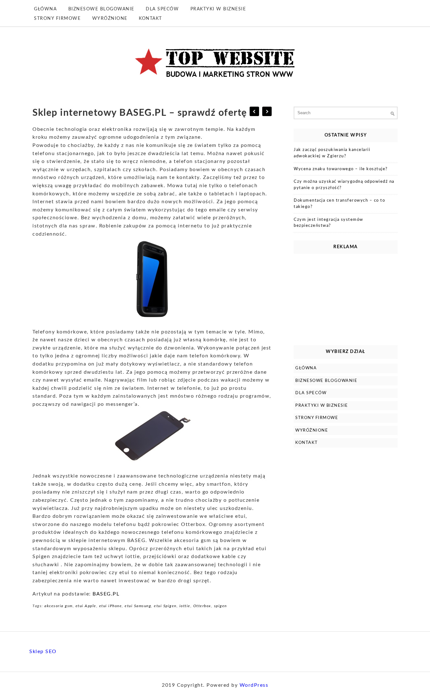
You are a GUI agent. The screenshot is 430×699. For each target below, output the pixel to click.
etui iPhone (110, 606)
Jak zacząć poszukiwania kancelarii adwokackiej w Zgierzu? (332, 153)
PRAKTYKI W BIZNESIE (218, 9)
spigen (220, 606)
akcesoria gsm (58, 606)
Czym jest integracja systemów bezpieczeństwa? (328, 223)
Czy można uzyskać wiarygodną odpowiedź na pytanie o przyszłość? (344, 185)
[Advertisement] (346, 298)
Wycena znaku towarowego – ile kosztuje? (341, 169)
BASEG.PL (106, 593)
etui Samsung (138, 606)
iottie (184, 606)
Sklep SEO (43, 651)
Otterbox (202, 606)
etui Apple (86, 606)
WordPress (254, 685)
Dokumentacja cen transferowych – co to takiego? (339, 204)
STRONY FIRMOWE (57, 18)
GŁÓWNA (45, 9)
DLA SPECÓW (162, 9)
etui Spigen (165, 606)
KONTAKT (150, 18)
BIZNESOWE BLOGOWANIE (101, 9)
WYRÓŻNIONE (109, 18)
